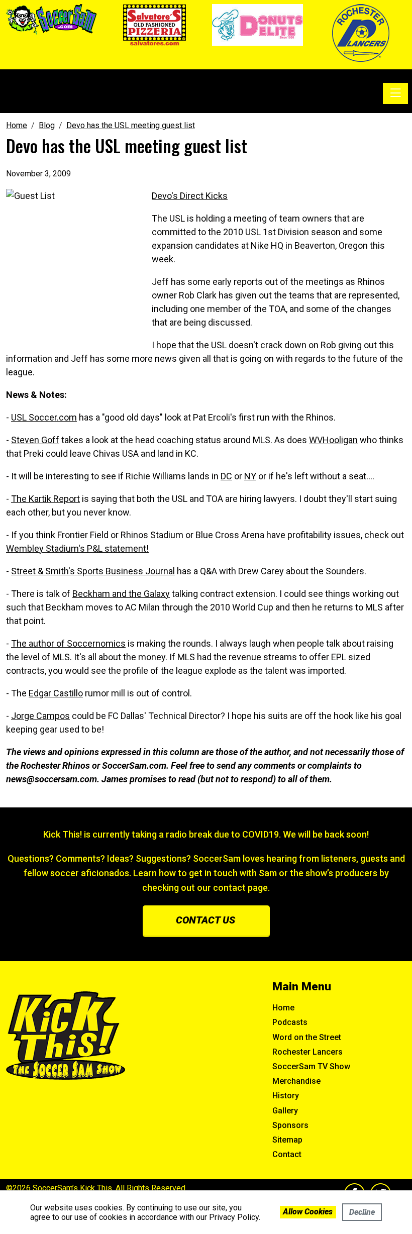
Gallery (285, 1110)
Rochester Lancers (307, 1052)
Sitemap (287, 1140)
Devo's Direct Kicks (190, 195)
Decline (362, 1212)
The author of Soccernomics (68, 643)
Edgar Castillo (56, 693)
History (285, 1095)
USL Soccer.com (44, 417)
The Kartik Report (45, 498)
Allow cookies (308, 1211)
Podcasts (289, 1022)
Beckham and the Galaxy (121, 593)
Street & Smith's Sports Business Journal (93, 571)
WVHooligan (333, 440)
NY (250, 476)
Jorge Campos (40, 715)
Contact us (205, 920)
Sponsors (290, 1125)
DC (226, 476)
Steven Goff (35, 440)
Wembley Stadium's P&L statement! (77, 548)
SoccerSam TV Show (311, 1066)
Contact (286, 1154)
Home (283, 1007)
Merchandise (296, 1081)
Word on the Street (306, 1037)
